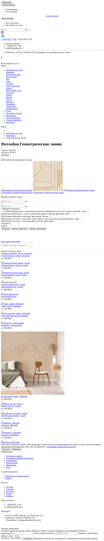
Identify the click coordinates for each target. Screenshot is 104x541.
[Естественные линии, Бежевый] (15, 313)
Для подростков (13, 86)
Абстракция (11, 106)
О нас (8, 111)
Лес (7, 79)
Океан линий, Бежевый (11, 306)
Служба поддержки (9, 472)
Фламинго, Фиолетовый (11, 325)
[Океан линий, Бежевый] (12, 304)
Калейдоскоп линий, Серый (13, 416)
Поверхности (12, 109)
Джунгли (10, 93)
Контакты (10, 122)
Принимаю (17, 449)
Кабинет (9, 496)
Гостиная (10, 491)
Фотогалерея (11, 463)
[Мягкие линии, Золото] (12, 404)
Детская (9, 487)
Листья (9, 97)
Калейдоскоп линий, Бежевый (14, 396)
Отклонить (6, 449)
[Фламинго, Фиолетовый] (12, 323)
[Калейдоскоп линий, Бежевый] (32, 394)
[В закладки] (2, 158)
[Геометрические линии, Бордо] (15, 273)
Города (9, 100)
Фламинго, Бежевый (10, 435)
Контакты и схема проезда (17, 476)
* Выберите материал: (10, 209)
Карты (9, 95)
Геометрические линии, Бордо (14, 275)
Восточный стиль (13, 90)
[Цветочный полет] (10, 294)
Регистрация (11, 12)
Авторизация (12, 9)
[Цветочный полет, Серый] (13, 284)
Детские (9, 84)
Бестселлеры (11, 77)
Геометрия (10, 104)
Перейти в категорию (10, 442)
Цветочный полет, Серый (12, 287)
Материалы (11, 116)
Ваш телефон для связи (44, 533)
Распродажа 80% (13, 75)
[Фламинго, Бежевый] (11, 433)
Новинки (10, 72)
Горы (8, 81)
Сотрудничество (13, 118)
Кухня (8, 494)
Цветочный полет (8, 296)
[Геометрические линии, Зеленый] (16, 253)
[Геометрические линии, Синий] (15, 263)
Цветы (9, 88)
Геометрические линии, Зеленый (15, 256)
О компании (11, 461)
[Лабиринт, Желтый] (10, 423)
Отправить (28, 539)
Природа (10, 102)
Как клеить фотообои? (10, 241)
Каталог (4, 483)
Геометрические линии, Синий (14, 265)
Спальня (9, 489)
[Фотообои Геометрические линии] (16, 190)
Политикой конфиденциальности (61, 447)
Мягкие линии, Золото (11, 406)
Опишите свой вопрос (88, 533)
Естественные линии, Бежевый (14, 316)
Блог (8, 467)
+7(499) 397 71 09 (8, 39)
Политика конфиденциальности (20, 458)
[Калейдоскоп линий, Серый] (14, 413)
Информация (6, 452)
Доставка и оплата (14, 113)
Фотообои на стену (14, 70)
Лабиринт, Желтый (9, 425)
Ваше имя (5, 533)
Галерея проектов (13, 120)
